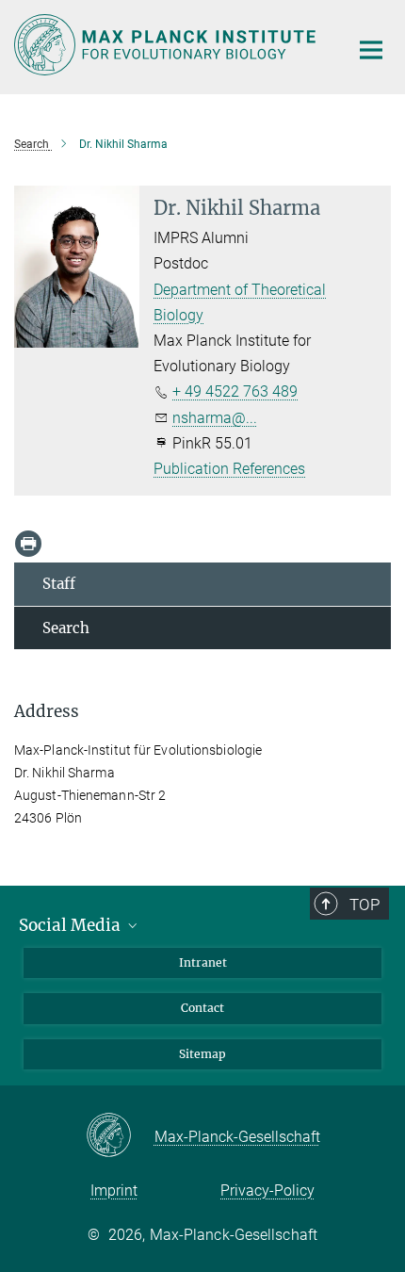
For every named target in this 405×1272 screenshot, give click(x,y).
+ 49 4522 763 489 (235, 391)
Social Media (71, 925)
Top (364, 904)
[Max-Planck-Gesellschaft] (120, 1136)
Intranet (203, 962)
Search (65, 628)
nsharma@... (214, 418)
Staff (58, 584)
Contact (202, 1008)
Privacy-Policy (267, 1190)
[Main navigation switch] (371, 50)
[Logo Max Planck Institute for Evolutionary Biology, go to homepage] (167, 44)
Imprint (114, 1190)
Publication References (229, 469)
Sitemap (202, 1054)
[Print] (28, 544)
